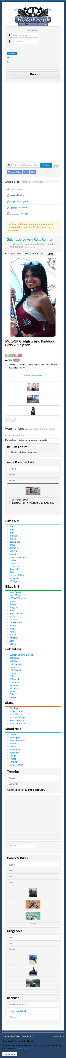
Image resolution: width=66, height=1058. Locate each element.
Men (11, 882)
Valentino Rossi (17, 723)
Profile (12, 480)
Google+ (13, 755)
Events (12, 734)
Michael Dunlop (17, 717)
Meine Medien (16, 254)
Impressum (14, 749)
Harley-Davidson (17, 556)
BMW (12, 544)
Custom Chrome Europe (21, 654)
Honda (12, 559)
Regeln (12, 746)
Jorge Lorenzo (16, 711)
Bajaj (11, 529)
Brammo (13, 547)
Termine (13, 761)
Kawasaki (14, 569)
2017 (42, 254)
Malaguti (13, 578)
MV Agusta (14, 581)
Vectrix (12, 625)
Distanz (13, 1017)
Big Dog (13, 535)
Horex (12, 563)
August (12, 777)
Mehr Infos (23, 1048)
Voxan (12, 631)
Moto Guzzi (15, 592)
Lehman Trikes (16, 575)
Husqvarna (14, 566)
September (14, 783)
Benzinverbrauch (18, 1004)
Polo (11, 676)
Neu (11, 870)
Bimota (12, 538)
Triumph (13, 619)
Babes (26, 254)
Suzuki (12, 616)
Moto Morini (15, 595)
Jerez (50, 253)
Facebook (14, 752)
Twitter (12, 758)
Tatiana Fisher (14, 172)
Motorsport (14, 737)
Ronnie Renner (16, 720)
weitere (12, 643)
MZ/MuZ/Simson (17, 598)
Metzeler (13, 685)
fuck (26, 172)
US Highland (15, 622)
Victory (12, 634)
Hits (11, 876)
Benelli (12, 532)
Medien (20, 195)
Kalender (22, 207)
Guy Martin (14, 708)
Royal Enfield (16, 613)
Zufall (11, 864)
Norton (12, 601)
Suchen (46, 165)
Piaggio (13, 607)
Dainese (13, 660)
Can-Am (13, 550)
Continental (14, 682)
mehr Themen (16, 764)
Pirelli (12, 694)
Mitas (12, 691)
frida (33, 172)
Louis (12, 666)
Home (18, 188)
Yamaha (13, 637)
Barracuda (14, 657)
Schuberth (14, 679)
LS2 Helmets (15, 669)
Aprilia (12, 526)
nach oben (59, 1036)
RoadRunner (15, 499)
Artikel (12, 474)
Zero (11, 640)
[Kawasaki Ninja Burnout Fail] (33, 491)
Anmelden (11, 53)
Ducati (12, 553)
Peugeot (13, 604)
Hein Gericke (15, 663)
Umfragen (24, 213)
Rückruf (13, 743)
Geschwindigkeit (18, 1010)
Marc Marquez (16, 714)
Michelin (13, 688)
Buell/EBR (14, 541)
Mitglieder (24, 201)
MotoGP (35, 254)
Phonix (12, 673)
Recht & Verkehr (17, 740)
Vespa (12, 628)
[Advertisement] (33, 118)
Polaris (12, 610)
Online (12, 949)
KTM (11, 572)
